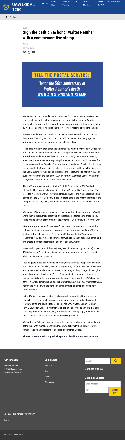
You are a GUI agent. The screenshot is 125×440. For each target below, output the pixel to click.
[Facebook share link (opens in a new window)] (29, 52)
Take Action (49, 382)
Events (47, 377)
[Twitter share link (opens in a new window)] (24, 52)
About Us (48, 366)
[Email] (33, 52)
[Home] (6, 17)
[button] (116, 361)
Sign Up (115, 392)
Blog (14, 17)
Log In (6, 420)
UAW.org (45, 3)
